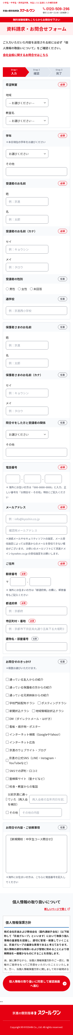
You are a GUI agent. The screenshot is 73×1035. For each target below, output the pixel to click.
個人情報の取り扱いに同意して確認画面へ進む (34, 983)
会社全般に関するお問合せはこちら (25, 55)
